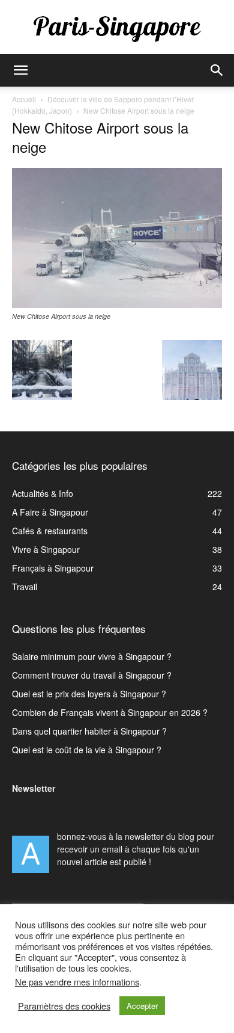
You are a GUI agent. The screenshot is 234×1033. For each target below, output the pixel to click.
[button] (20, 70)
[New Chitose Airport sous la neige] (117, 304)
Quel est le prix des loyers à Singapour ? (89, 694)
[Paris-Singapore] (117, 28)
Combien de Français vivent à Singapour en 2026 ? (110, 712)
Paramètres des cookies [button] (64, 1006)
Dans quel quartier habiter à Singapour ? (89, 731)
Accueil (24, 99)
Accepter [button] (142, 1005)
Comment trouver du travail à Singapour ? (92, 675)
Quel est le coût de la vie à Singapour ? (86, 750)
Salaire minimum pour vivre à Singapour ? (92, 656)
